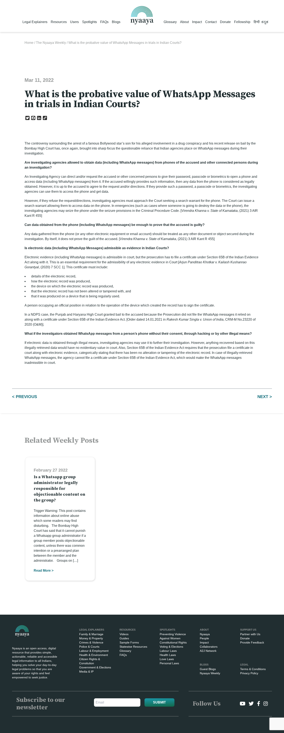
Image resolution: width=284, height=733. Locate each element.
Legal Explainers (34, 22)
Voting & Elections (171, 646)
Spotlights (89, 22)
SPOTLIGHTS (167, 629)
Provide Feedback (252, 642)
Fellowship (242, 22)
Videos (124, 634)
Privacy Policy (249, 673)
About (184, 22)
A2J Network (208, 650)
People (204, 638)
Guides (124, 638)
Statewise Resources (133, 646)
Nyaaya (205, 634)
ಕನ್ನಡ (264, 22)
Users (74, 22)
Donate (225, 22)
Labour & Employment (94, 650)
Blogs (116, 22)
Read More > (43, 570)
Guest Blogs (208, 669)
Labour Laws (168, 650)
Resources (59, 22)
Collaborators (208, 646)
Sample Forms (129, 642)
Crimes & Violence (91, 642)
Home (29, 42)
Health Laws (168, 655)
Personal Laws (169, 663)
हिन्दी (257, 22)
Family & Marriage (91, 634)
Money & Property (91, 638)
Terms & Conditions (253, 669)
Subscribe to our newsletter (40, 703)
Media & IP (86, 671)
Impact (197, 22)
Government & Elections (95, 667)
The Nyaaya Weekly (51, 42)
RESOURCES (128, 629)
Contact (211, 22)
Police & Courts (89, 646)
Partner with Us (250, 634)
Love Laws (167, 659)
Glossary (170, 22)
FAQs (104, 22)
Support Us (248, 629)
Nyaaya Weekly (210, 673)
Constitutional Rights (173, 642)
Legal (244, 664)
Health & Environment (93, 655)
